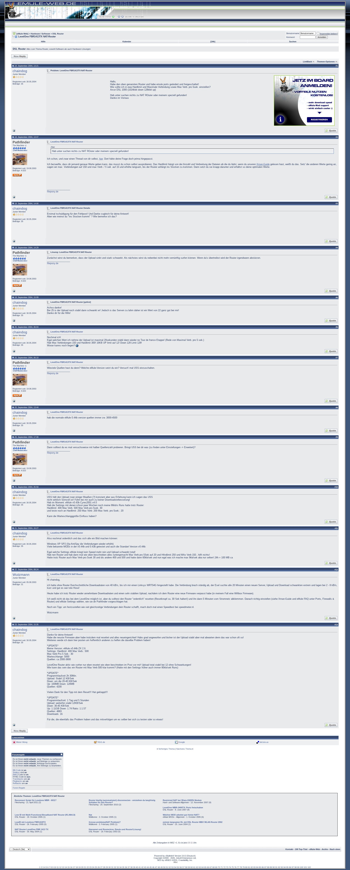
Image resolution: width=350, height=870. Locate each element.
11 (58, 867)
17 (74, 867)
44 (148, 867)
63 (200, 867)
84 (257, 867)
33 (118, 867)
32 (115, 867)
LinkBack (307, 61)
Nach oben (335, 849)
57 (183, 867)
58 (186, 867)
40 (137, 867)
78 (241, 867)
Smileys (16, 772)
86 (263, 867)
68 (213, 867)
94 (284, 867)
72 (224, 867)
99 (298, 867)
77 (238, 867)
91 (276, 867)
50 (164, 867)
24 (93, 867)
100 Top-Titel (301, 849)
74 (230, 867)
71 (222, 867)
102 (309, 867)
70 (219, 867)
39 (134, 867)
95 (287, 867)
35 (123, 867)
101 (305, 867)
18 (77, 867)
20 (82, 867)
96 (290, 867)
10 (55, 867)
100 (301, 867)
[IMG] (15, 774)
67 (211, 867)
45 (150, 867)
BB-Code (17, 770)
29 (107, 867)
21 (85, 867)
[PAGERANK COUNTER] (175, 862)
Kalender (126, 41)
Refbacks (17, 783)
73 (227, 867)
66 (208, 867)
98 (295, 867)
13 (63, 867)
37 (129, 867)
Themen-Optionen (326, 61)
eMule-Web (314, 849)
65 (205, 867)
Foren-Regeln (19, 788)
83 (254, 867)
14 (66, 867)
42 (142, 867)
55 (178, 867)
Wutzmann (21, 575)
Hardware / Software (40, 34)
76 (235, 867)
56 (181, 867)
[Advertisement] (77, 100)
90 (274, 867)
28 (104, 867)
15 (68, 867)
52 (170, 867)
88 (268, 867)
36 (126, 867)
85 (260, 867)
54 (175, 867)
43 (145, 867)
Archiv (325, 849)
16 (71, 867)
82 (252, 867)
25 (96, 867)
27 (101, 867)
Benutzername (292, 33)
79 (243, 867)
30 (109, 867)
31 (112, 867)
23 (90, 867)
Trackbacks (18, 779)
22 (88, 867)
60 (191, 867)
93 (282, 867)
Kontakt (289, 849)
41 (140, 867)
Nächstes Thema (184, 749)
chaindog (20, 71)
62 (197, 867)
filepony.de (52, 191)
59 (189, 867)
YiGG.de (101, 742)
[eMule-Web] (22, 34)
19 (79, 867)
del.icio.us (264, 742)
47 (156, 867)
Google (181, 742)
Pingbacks (17, 781)
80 (246, 867)
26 (99, 867)
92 (279, 867)
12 (60, 867)
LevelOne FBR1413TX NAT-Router (66, 141)
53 (172, 867)
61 (194, 867)
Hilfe (43, 41)
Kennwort (290, 37)
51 (167, 867)
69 (216, 867)
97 (293, 867)
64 (202, 867)
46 (153, 867)
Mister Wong (21, 742)
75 (233, 867)
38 (131, 867)
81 (249, 867)
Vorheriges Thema (166, 749)
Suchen (292, 41)
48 (159, 867)
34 (120, 867)
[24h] (212, 41)
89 (271, 867)
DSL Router (58, 34)
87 (265, 867)
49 (161, 867)
